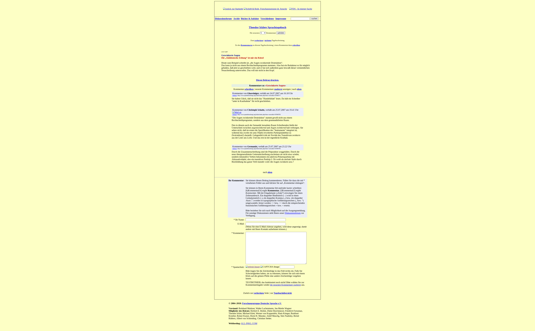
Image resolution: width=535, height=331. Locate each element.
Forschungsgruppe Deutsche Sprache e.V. (262, 303)
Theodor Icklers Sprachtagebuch (267, 27)
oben (270, 172)
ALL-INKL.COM (249, 323)
